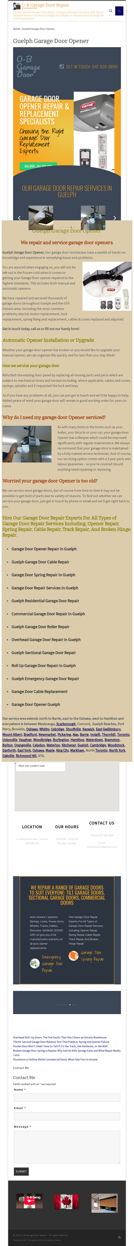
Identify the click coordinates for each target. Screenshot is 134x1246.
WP (25, 1240)
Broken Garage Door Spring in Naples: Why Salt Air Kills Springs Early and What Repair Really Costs (67, 1053)
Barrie (84, 734)
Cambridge (98, 745)
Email (20, 1108)
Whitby (44, 729)
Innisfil (95, 734)
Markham (77, 750)
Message (22, 1126)
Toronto (123, 734)
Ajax (75, 734)
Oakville (8, 755)
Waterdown (94, 739)
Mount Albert (12, 734)
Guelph (83, 745)
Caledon (39, 745)
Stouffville (73, 729)
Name (20, 1089)
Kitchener (69, 745)
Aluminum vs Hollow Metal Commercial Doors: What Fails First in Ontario (55, 1059)
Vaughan (25, 739)
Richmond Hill (26, 755)
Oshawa (32, 729)
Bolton (7, 745)
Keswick (88, 729)
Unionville (9, 739)
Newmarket (47, 734)
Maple (50, 750)
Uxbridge (57, 729)
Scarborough (66, 724)
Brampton (112, 739)
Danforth (9, 750)
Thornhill (109, 734)
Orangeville (22, 745)
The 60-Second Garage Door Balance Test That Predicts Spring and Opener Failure (61, 1042)
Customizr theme (53, 1240)
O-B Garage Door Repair (34, 1235)
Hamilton (77, 739)
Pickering (64, 734)
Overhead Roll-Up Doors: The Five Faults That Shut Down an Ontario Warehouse (60, 1037)
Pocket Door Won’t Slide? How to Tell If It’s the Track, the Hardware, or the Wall (60, 1046)
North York (117, 750)
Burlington (61, 739)
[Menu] (119, 11)
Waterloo (53, 745)
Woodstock (116, 745)
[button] (19, 218)
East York (24, 750)
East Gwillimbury (108, 729)
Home (16, 29)
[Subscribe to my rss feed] (119, 1237)
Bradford (30, 734)
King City (62, 750)
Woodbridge (42, 739)
